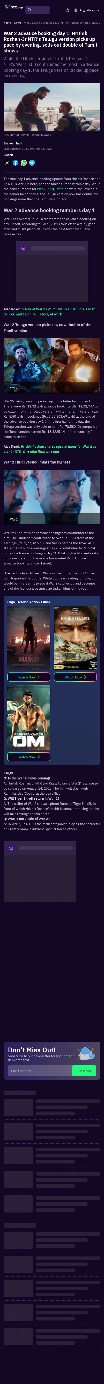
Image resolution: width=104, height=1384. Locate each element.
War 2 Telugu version (52, 188)
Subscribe (84, 1070)
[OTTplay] (14, 10)
